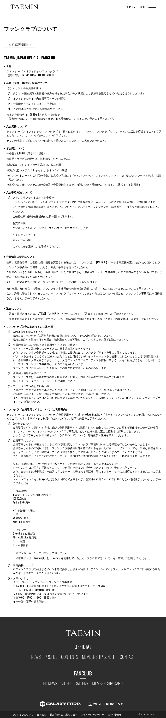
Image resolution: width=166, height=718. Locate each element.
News (36, 656)
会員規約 (41, 714)
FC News (50, 683)
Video (66, 683)
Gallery (81, 683)
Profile (51, 656)
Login (142, 7)
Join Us (131, 7)
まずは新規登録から (20, 44)
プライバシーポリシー (92, 714)
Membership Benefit (99, 656)
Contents (69, 656)
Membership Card (107, 683)
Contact (127, 656)
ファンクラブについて (21, 714)
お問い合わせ (114, 714)
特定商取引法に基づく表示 (63, 714)
